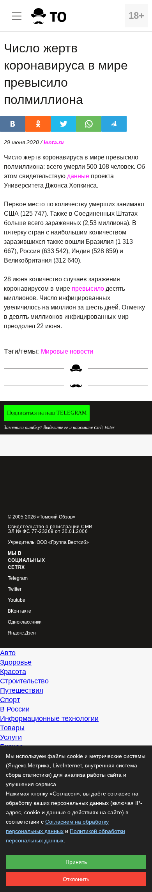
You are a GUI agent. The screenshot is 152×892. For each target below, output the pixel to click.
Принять (76, 862)
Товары (12, 728)
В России (15, 709)
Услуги (11, 737)
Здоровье (16, 662)
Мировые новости (67, 351)
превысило (88, 288)
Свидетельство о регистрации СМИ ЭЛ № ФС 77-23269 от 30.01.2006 (50, 529)
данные (78, 176)
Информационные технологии (49, 718)
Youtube (16, 600)
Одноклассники (25, 622)
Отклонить (76, 879)
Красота (13, 672)
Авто (8, 653)
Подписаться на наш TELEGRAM (47, 413)
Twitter (14, 589)
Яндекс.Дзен (22, 633)
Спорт (10, 700)
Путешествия (21, 690)
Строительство (24, 681)
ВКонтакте (19, 611)
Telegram (18, 578)
